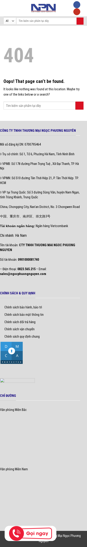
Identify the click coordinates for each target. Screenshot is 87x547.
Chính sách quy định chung (22, 337)
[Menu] (6, 8)
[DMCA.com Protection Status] (11, 353)
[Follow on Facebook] (76, 4)
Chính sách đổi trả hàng (19, 322)
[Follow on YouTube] (76, 11)
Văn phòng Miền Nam (14, 469)
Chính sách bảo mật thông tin (24, 315)
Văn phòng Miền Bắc (13, 410)
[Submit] (80, 21)
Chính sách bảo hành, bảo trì (23, 307)
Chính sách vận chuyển (19, 329)
